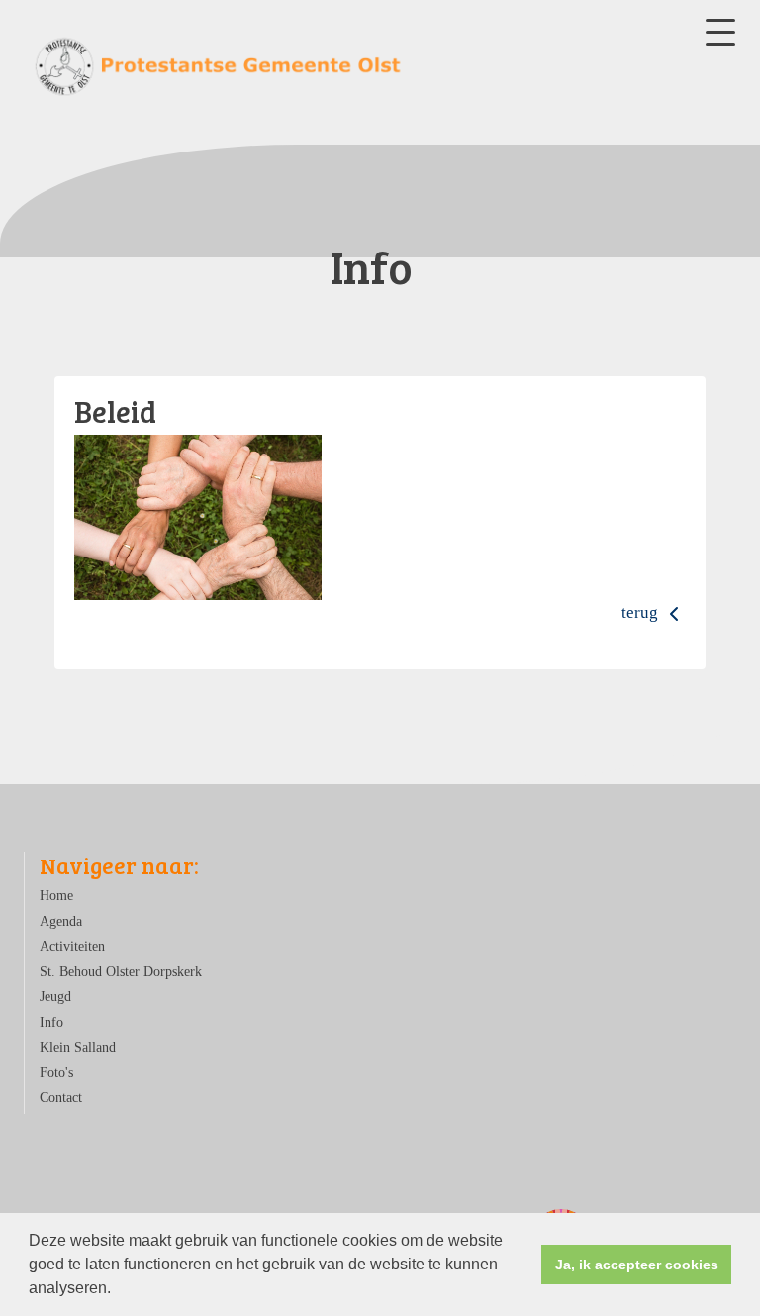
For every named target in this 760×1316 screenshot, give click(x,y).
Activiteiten (72, 946)
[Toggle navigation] (720, 32)
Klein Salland (78, 1047)
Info (51, 1022)
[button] (118, 1290)
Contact (61, 1097)
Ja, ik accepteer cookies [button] (636, 1264)
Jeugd (55, 996)
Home (56, 895)
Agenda (61, 921)
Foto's (56, 1072)
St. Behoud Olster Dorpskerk (121, 971)
